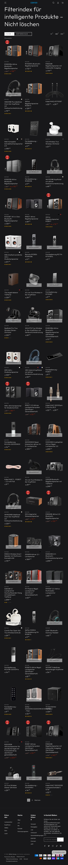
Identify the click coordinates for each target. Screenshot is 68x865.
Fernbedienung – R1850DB (31, 142)
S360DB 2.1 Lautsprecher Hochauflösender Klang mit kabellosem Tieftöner (13, 593)
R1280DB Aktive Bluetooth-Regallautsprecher (11, 181)
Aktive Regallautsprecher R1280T (52, 219)
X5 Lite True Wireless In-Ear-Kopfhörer (34, 481)
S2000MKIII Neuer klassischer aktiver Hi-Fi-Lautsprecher (33, 444)
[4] (62, 34)
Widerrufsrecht (21, 856)
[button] (53, 3)
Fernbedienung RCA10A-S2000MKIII (12, 443)
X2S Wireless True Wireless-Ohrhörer (52, 143)
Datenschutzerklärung (12, 859)
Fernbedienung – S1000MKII (31, 786)
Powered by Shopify (9, 857)
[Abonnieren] (60, 839)
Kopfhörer (7, 825)
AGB (20, 859)
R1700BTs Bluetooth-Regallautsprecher (33, 65)
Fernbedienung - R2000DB (10, 708)
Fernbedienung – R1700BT (52, 293)
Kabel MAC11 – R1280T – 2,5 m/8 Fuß (12, 480)
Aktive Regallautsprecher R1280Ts (31, 103)
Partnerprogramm (23, 831)
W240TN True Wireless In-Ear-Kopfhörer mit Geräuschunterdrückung (34, 330)
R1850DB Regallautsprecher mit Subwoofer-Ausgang (54, 66)
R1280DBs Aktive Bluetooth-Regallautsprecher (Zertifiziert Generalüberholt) (52, 332)
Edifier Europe (12, 854)
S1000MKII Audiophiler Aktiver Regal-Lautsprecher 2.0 (54, 444)
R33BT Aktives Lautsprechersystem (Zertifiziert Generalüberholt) (32, 747)
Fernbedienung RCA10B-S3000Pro (11, 668)
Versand (33, 824)
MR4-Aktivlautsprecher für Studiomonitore (13, 407)
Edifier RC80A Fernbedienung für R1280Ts (32, 632)
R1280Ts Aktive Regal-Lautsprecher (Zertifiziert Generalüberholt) (33, 670)
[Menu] (5, 3)
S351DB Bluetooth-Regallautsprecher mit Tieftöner (54, 481)
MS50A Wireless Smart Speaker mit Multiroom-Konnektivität (13, 556)
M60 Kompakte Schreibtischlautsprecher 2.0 (13, 144)
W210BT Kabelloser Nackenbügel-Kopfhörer (54, 668)
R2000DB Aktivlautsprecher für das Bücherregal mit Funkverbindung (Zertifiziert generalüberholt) (12, 749)
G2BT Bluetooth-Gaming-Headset (52, 632)
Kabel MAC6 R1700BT (54, 101)
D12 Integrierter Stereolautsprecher (32, 515)
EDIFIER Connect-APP (33, 841)
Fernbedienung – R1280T (52, 371)
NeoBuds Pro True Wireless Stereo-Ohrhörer (11, 330)
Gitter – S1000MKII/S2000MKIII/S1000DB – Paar (38, 709)
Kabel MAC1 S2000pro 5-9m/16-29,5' (54, 406)
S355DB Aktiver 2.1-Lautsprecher (32, 555)
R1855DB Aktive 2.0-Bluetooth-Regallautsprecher (53, 516)
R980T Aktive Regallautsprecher (31, 218)
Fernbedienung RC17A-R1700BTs (54, 255)
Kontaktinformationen (12, 861)
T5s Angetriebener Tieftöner (11, 294)
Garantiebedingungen (37, 835)
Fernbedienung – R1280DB (31, 180)
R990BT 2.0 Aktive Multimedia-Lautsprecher (53, 591)
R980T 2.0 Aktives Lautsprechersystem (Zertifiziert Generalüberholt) (32, 408)
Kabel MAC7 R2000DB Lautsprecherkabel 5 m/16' (54, 787)
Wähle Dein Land (6, 830)
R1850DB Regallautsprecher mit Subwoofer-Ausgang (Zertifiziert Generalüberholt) (54, 748)
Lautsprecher (8, 822)
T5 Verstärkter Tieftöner (51, 708)
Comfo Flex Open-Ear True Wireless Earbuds (12, 632)
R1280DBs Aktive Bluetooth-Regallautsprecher (11, 66)
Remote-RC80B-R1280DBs (31, 255)
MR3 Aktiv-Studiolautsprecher (11, 371)
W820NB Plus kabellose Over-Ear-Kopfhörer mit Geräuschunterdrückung (13, 105)
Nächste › (38, 800)
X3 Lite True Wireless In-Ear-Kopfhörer (34, 294)
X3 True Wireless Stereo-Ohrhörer (10, 786)
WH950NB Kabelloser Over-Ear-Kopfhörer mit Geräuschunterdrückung (13, 518)
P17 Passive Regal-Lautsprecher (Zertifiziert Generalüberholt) (32, 592)
